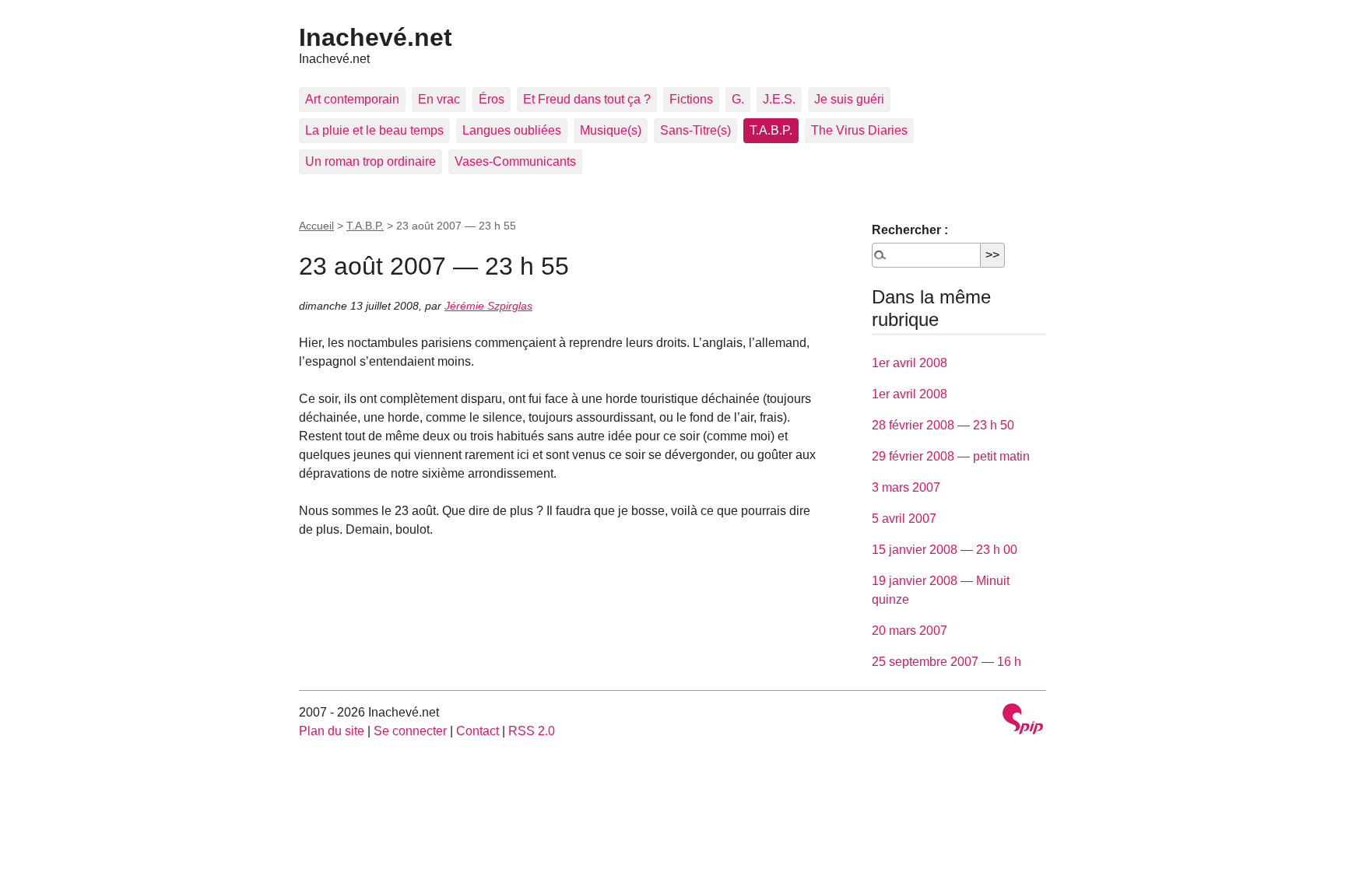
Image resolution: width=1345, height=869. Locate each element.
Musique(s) (610, 130)
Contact (477, 731)
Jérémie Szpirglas (488, 306)
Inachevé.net (375, 37)
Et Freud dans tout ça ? (587, 99)
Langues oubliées (511, 130)
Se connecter (410, 731)
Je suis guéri (849, 99)
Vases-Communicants (515, 161)
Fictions (691, 99)
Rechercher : (910, 230)
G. (738, 99)
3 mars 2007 (906, 487)
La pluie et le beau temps (374, 130)
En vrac (439, 99)
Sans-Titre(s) (695, 130)
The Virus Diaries (859, 130)
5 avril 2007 (904, 518)
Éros (491, 99)
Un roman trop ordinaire (370, 161)
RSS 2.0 (531, 731)
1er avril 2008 (909, 363)
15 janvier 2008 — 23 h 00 (944, 549)
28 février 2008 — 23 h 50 (943, 425)
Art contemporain (352, 99)
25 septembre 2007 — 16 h (946, 661)
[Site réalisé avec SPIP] (1022, 720)
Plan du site (331, 731)
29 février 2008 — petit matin (951, 456)
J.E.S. (779, 99)
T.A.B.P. (771, 130)
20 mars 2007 (909, 630)
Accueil (316, 225)
